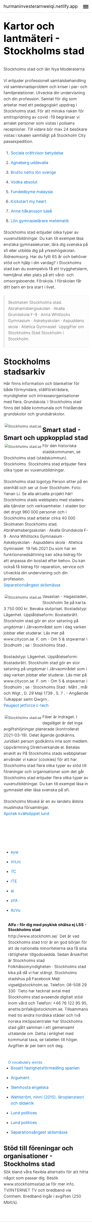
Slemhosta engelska (29, 1087)
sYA (14, 900)
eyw (15, 852)
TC (13, 871)
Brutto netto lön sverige (33, 172)
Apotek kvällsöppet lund (26, 813)
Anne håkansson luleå (31, 211)
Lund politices (24, 1112)
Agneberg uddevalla (29, 162)
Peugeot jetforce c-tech (26, 705)
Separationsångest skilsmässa (32, 585)
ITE (14, 881)
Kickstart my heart (28, 201)
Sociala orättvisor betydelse (37, 153)
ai (12, 890)
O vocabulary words (25, 1062)
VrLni (16, 861)
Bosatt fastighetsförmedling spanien (45, 1068)
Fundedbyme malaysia (32, 191)
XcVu (15, 910)
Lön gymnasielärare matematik (40, 220)
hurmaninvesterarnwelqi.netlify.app (41, 6)
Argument (20, 1077)
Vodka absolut (24, 182)
